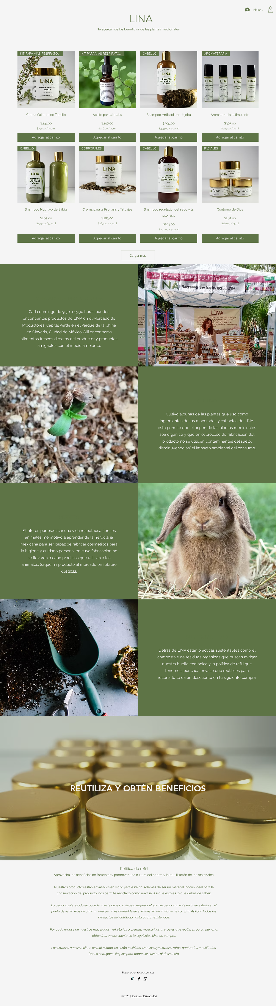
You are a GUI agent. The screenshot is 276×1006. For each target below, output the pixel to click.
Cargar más (138, 256)
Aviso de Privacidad (144, 996)
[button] (270, 9)
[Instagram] (145, 979)
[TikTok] (132, 979)
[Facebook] (139, 979)
